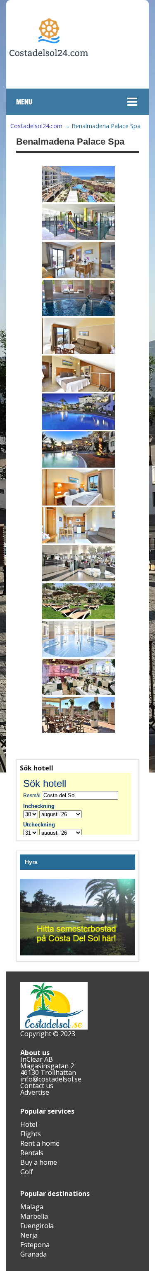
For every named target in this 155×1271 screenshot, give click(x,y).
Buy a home (38, 1162)
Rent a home (40, 1143)
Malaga (31, 1206)
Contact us (36, 1085)
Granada (33, 1254)
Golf (26, 1171)
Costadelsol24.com (36, 126)
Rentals (31, 1152)
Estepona (35, 1244)
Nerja (29, 1235)
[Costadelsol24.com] (48, 81)
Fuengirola (37, 1225)
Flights (30, 1133)
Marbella (34, 1216)
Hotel (28, 1124)
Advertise (34, 1092)
